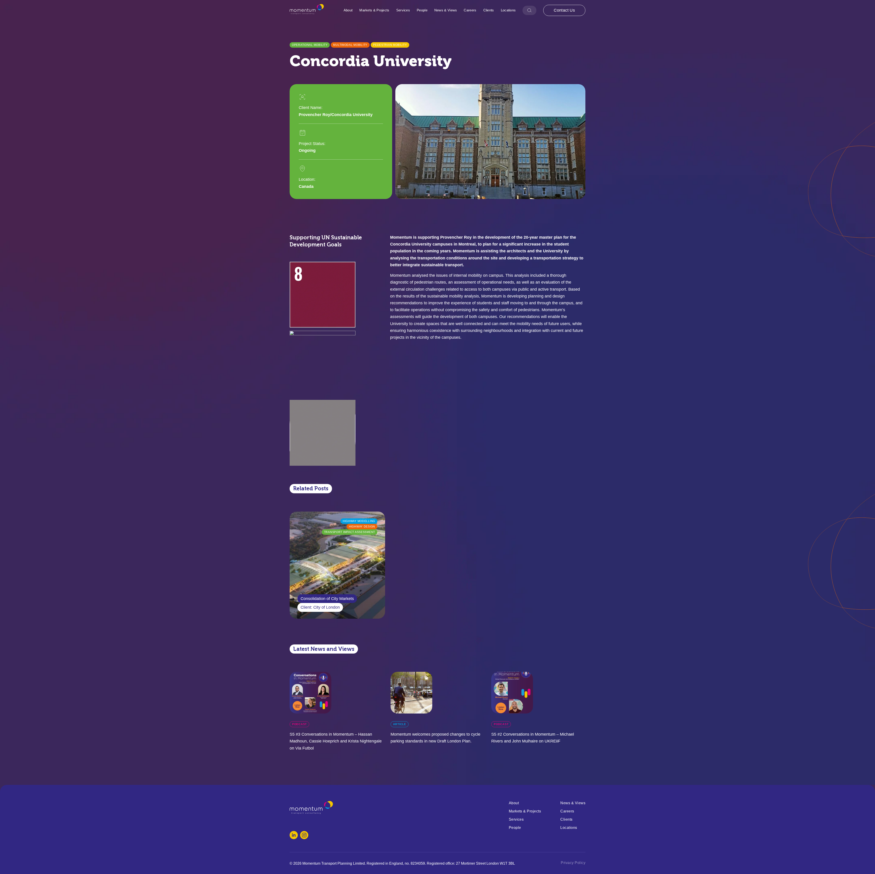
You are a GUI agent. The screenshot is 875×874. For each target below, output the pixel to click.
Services (403, 10)
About (348, 10)
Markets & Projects (374, 10)
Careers (470, 10)
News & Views (445, 10)
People (422, 10)
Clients (488, 10)
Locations (508, 10)
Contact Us (564, 10)
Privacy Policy (573, 863)
